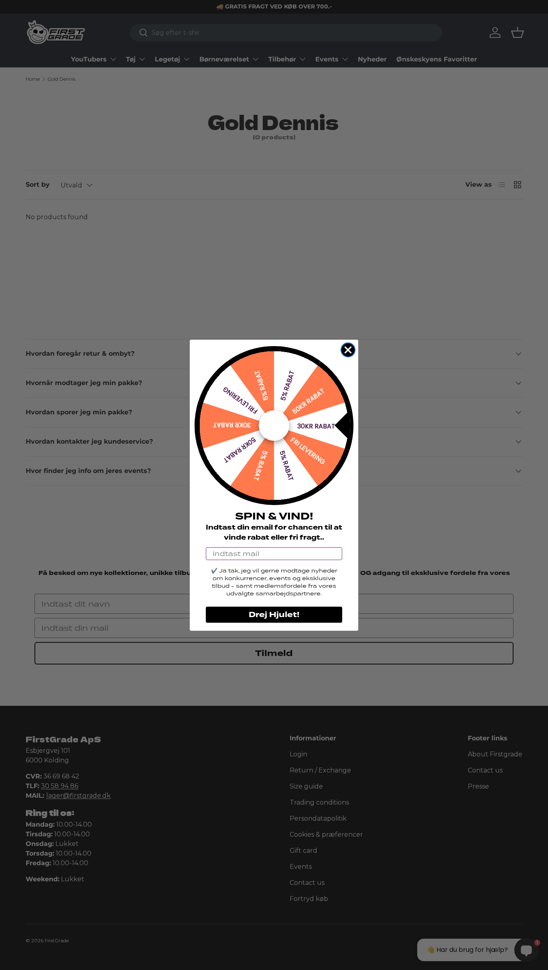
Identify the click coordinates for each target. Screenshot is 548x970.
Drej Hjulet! (274, 614)
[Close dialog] (348, 350)
